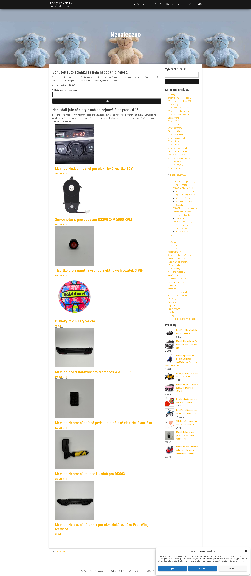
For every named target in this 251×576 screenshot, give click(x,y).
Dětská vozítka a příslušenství (185, 188)
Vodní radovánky (180, 228)
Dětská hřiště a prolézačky (184, 181)
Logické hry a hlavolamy (178, 262)
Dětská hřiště (173, 118)
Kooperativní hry (174, 252)
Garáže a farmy (174, 168)
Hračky (170, 171)
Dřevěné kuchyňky (175, 164)
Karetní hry (172, 248)
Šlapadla (179, 205)
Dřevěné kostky (174, 161)
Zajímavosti (60, 551)
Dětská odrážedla (163, 4)
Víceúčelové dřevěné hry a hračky (182, 319)
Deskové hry (173, 104)
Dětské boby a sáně (176, 134)
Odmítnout (202, 568)
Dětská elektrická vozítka (178, 111)
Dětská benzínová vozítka (178, 108)
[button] (245, 551)
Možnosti (233, 568)
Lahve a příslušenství (177, 258)
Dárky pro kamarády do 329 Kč (180, 101)
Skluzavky (172, 298)
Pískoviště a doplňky (181, 215)
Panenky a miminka (176, 282)
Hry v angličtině (174, 245)
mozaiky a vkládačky (176, 272)
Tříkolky (171, 312)
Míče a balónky (182, 225)
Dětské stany (173, 141)
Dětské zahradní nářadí (177, 148)
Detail (64, 173)
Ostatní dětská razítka (177, 278)
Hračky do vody (141, 4)
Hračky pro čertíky (60, 3)
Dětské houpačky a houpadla (180, 138)
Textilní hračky (185, 4)
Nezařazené (173, 275)
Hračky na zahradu (178, 175)
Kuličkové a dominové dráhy (179, 255)
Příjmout (172, 568)
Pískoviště (180, 218)
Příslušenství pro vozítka (186, 201)
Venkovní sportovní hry (182, 222)
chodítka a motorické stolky (179, 98)
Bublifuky (171, 94)
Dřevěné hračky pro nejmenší (180, 158)
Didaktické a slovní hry (177, 155)
